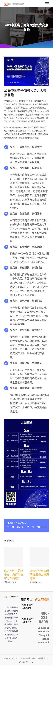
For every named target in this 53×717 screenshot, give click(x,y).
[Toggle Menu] (47, 3)
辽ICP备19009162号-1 (26, 662)
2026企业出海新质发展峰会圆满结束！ (39, 557)
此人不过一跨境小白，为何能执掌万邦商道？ (14, 557)
